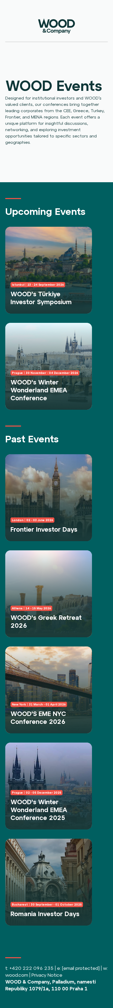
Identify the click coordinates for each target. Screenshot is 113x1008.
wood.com (16, 975)
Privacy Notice (47, 975)
